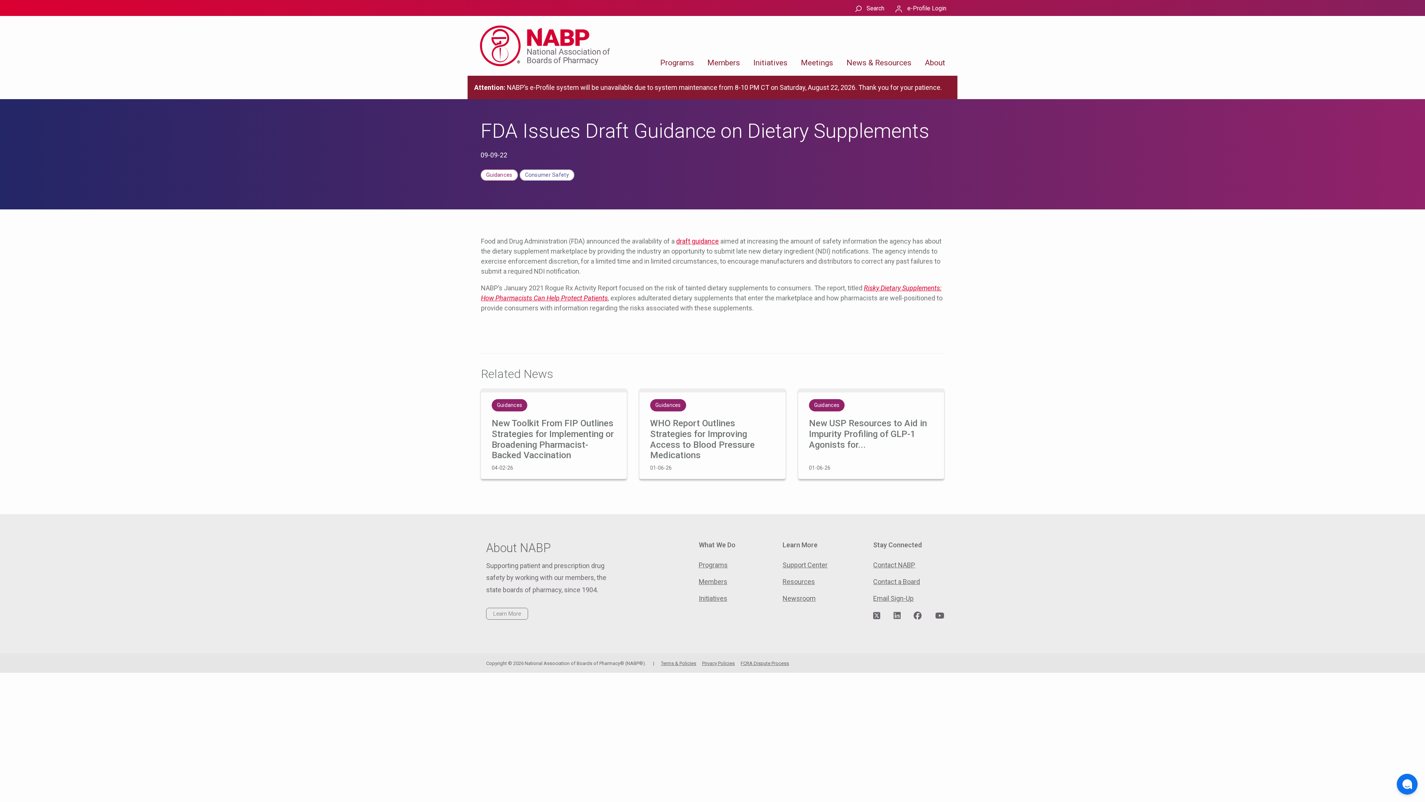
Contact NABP (894, 565)
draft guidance (697, 241)
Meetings (817, 62)
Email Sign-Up (893, 598)
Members (723, 62)
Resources (799, 582)
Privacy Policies (718, 663)
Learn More (507, 613)
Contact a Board (896, 582)
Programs (677, 62)
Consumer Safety (547, 175)
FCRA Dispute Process (765, 663)
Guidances (499, 175)
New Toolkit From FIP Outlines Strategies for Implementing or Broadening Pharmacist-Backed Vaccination (553, 439)
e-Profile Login (926, 8)
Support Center (805, 565)
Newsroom (799, 598)
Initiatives (770, 62)
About (935, 62)
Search (875, 8)
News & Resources (878, 62)
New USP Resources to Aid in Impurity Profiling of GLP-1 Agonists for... (868, 434)
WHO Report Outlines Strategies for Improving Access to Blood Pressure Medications (702, 439)
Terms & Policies (678, 663)
